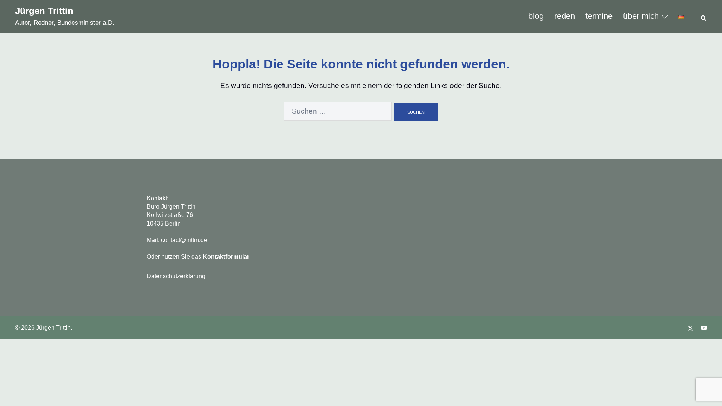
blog (536, 16)
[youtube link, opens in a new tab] (704, 327)
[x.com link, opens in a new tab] (690, 327)
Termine (599, 16)
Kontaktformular (226, 256)
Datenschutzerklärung (176, 276)
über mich (641, 16)
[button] (704, 16)
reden (564, 16)
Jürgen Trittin (44, 11)
